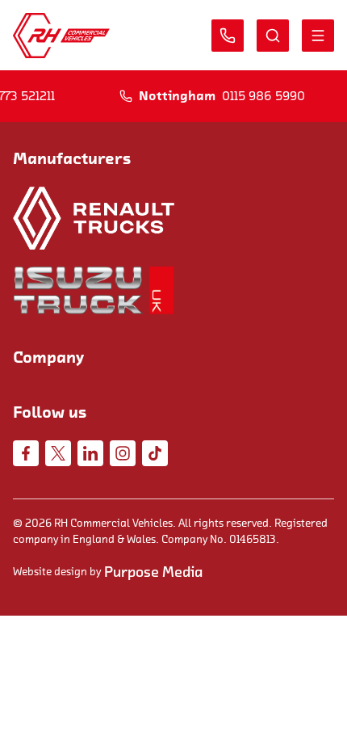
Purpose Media (153, 572)
